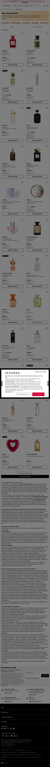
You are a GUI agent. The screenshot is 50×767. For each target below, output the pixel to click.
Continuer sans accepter (40, 371)
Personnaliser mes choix (24, 394)
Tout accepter (38, 394)
